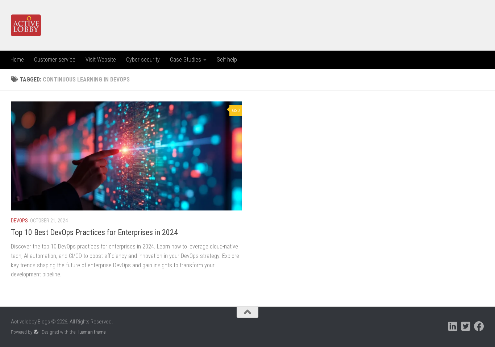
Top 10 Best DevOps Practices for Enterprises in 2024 (94, 232)
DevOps (19, 220)
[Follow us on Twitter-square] (466, 326)
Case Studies (185, 59)
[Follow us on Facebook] (479, 326)
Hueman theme (90, 332)
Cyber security (143, 59)
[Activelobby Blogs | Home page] (26, 25)
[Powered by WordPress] (36, 332)
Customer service (54, 59)
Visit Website (101, 59)
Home (17, 59)
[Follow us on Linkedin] (453, 326)
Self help (227, 59)
